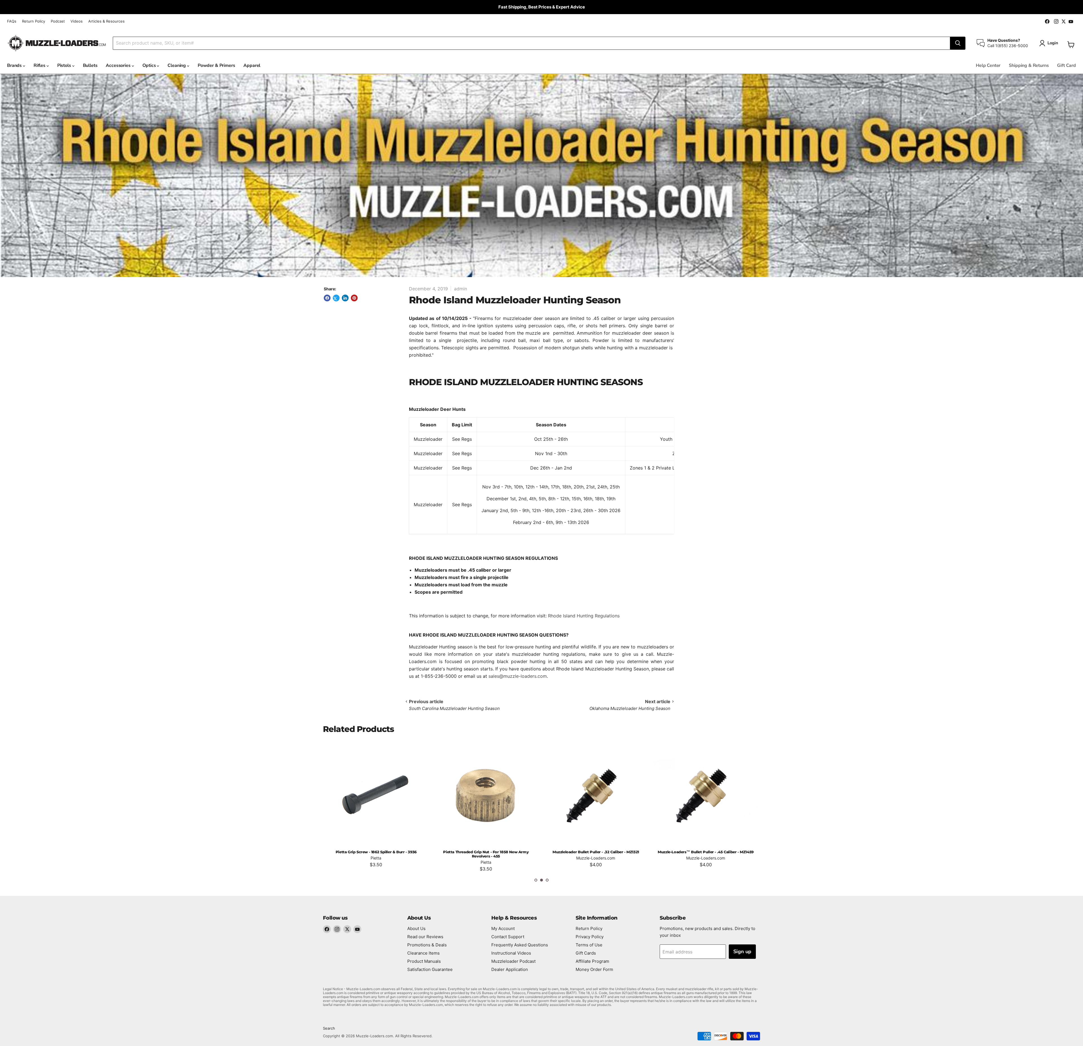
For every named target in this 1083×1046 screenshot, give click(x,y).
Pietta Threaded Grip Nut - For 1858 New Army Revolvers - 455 (376, 854)
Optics (149, 65)
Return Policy (33, 21)
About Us (416, 928)
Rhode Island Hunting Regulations (584, 616)
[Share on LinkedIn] (345, 298)
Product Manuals (424, 961)
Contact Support (507, 936)
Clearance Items (423, 953)
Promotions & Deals (427, 945)
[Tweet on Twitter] (336, 298)
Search (329, 1028)
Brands (15, 65)
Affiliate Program (592, 961)
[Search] (957, 43)
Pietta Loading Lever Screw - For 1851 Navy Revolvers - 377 (705, 854)
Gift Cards (586, 953)
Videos (77, 21)
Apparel (251, 65)
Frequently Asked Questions (519, 945)
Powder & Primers (216, 65)
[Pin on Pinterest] (354, 298)
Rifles (40, 65)
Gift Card (1066, 65)
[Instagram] (337, 929)
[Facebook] (327, 929)
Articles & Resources (106, 21)
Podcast (58, 21)
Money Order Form (594, 969)
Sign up (742, 951)
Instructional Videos (511, 953)
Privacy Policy (590, 936)
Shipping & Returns (1029, 65)
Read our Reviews (425, 936)
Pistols (64, 65)
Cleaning (177, 65)
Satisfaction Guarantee (430, 969)
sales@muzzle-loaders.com (517, 676)
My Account (503, 928)
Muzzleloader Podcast (513, 961)
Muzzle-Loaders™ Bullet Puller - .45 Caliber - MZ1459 (596, 852)
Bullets (90, 65)
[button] (535, 880)
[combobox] (531, 43)
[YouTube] (357, 929)
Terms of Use (589, 945)
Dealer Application (509, 969)
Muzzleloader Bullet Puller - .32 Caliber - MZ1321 (486, 852)
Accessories (118, 65)
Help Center (988, 65)
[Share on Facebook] (327, 298)
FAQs (11, 21)
